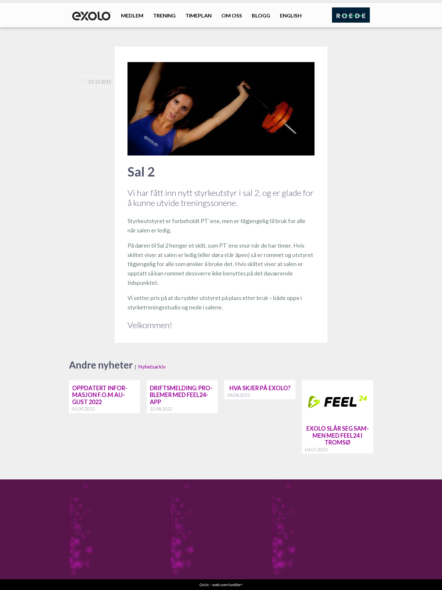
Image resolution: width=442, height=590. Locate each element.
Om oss (231, 15)
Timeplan (198, 15)
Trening (164, 15)
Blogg (261, 15)
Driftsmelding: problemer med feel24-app (181, 394)
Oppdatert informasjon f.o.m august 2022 (99, 394)
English (291, 15)
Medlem (132, 15)
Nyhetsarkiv (152, 366)
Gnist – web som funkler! (221, 584)
